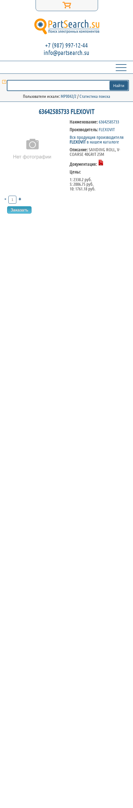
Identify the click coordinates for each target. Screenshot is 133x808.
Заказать (19, 209)
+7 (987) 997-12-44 (66, 45)
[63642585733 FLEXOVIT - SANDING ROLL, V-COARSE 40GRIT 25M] (32, 179)
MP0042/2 (68, 96)
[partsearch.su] (66, 26)
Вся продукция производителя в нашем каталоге (97, 139)
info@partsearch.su (66, 52)
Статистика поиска (94, 96)
